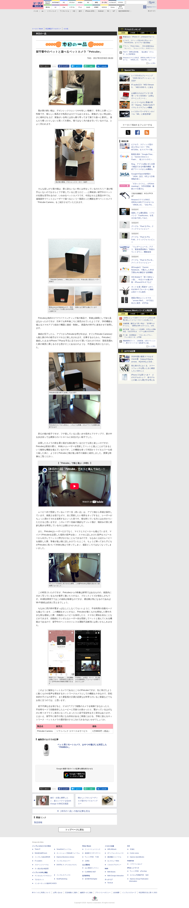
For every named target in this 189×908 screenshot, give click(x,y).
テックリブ (108, 879)
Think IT (37, 849)
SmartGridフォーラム (64, 849)
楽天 (80, 11)
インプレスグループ (129, 892)
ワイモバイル (64, 11)
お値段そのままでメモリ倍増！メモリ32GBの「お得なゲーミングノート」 (142, 95)
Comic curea (134, 853)
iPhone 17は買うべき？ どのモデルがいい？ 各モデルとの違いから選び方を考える (143, 377)
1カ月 (152, 33)
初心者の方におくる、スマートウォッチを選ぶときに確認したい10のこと (143, 368)
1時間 (123, 33)
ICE (128, 846)
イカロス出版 (109, 846)
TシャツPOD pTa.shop (138, 871)
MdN (106, 868)
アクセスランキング (132, 29)
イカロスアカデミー (114, 865)
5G (108, 11)
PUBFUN (130, 861)
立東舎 (87, 861)
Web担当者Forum (41, 853)
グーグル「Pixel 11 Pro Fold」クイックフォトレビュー (143, 239)
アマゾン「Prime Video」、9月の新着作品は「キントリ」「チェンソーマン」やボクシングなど (139, 48)
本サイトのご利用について (41, 892)
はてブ (78, 66)
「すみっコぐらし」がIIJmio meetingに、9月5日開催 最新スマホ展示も (142, 186)
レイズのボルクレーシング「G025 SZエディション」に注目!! (143, 78)
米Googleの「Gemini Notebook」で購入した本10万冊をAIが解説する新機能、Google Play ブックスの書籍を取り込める (143, 272)
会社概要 (116, 892)
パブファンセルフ (136, 864)
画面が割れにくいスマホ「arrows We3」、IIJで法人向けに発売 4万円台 (142, 300)
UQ (74, 11)
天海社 (132, 849)
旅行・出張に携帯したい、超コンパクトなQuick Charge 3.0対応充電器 (60, 801)
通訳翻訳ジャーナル (114, 857)
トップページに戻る (74, 830)
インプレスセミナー (63, 861)
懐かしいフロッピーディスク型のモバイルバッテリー (88, 801)
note (91, 66)
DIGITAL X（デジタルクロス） (67, 865)
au (42, 11)
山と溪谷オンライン (92, 868)
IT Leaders (38, 861)
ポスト (47, 66)
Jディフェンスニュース (115, 853)
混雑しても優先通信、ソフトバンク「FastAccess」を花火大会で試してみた (143, 215)
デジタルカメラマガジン (43, 876)
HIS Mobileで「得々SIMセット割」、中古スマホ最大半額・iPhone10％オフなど (142, 279)
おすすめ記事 (129, 351)
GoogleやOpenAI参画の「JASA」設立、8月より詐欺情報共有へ (143, 176)
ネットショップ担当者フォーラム (68, 853)
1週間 (142, 33)
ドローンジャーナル (42, 865)
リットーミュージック (92, 849)
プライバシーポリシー (103, 892)
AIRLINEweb (111, 849)
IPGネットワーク (133, 868)
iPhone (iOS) (89, 11)
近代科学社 (86, 876)
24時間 (132, 33)
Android (100, 11)
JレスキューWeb (113, 861)
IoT (114, 11)
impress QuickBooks (137, 857)
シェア (65, 66)
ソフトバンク (51, 11)
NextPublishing (62, 879)
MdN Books (111, 872)
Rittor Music (86, 846)
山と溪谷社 (86, 865)
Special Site (129, 70)
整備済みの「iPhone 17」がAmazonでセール (138, 37)
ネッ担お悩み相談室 (42, 868)
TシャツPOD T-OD (92, 857)
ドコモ (35, 11)
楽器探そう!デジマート (93, 853)
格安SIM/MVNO (124, 11)
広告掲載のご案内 (71, 892)
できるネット (39, 879)
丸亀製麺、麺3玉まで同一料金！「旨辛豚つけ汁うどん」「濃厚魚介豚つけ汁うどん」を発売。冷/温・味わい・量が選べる (139, 326)
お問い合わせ (57, 892)
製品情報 (38, 822)
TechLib (110, 883)
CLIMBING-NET (90, 872)
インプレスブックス (63, 875)
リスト (54, 66)
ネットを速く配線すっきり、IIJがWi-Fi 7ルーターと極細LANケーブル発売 (143, 289)
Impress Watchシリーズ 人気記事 (138, 310)
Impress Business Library (65, 857)
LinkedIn (104, 66)
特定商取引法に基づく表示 (148, 892)
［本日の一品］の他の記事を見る (74, 811)
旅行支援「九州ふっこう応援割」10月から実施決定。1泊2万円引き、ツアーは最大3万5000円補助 (139, 331)
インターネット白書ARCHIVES (46, 883)
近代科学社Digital (91, 879)
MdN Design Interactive (115, 876)
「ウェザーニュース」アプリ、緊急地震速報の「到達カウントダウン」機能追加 (143, 249)
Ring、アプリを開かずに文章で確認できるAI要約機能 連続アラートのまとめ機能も (143, 166)
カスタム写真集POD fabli (139, 875)
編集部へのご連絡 (86, 892)
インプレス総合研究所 (42, 857)
